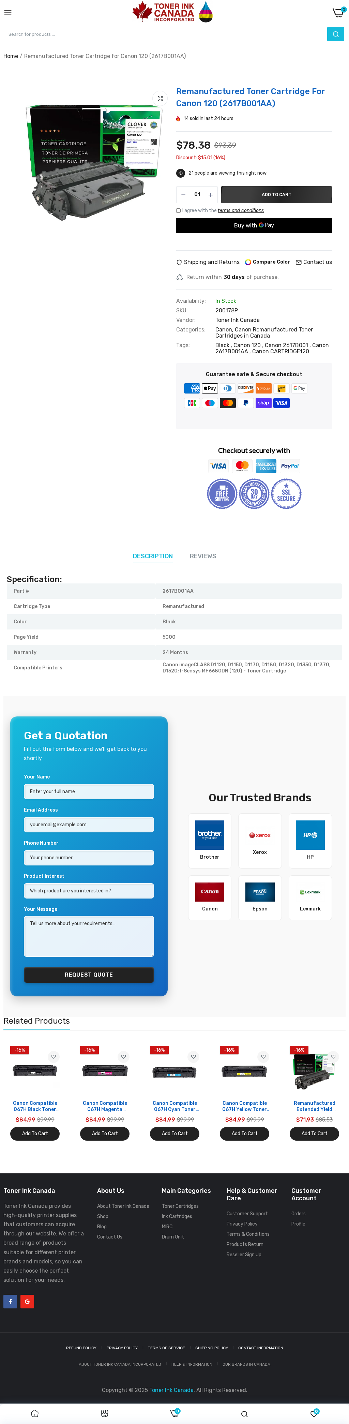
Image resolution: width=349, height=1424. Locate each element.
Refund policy (81, 1348)
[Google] (27, 1301)
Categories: (191, 330)
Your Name (37, 777)
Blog (102, 1227)
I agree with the (223, 210)
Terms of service (166, 1348)
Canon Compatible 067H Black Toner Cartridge (35, 1106)
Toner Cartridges (180, 1206)
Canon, (225, 329)
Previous (20, 1093)
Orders (298, 1214)
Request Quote (89, 974)
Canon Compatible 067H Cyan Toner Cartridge (175, 1106)
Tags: (183, 345)
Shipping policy (211, 1348)
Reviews (203, 556)
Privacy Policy (242, 1224)
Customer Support (247, 1214)
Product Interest (44, 876)
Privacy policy (122, 1348)
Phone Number (41, 843)
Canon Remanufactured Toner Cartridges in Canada (264, 332)
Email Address (41, 810)
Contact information (260, 1348)
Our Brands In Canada (246, 1364)
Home (10, 56)
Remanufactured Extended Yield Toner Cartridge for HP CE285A (314, 1106)
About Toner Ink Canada (123, 1206)
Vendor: (186, 320)
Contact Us (109, 1237)
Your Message (40, 909)
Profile (298, 1224)
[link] (54, 1057)
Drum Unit (173, 1237)
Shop (102, 1216)
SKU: (182, 311)
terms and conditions (241, 210)
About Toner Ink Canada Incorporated (120, 1364)
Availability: (191, 301)
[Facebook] (10, 1301)
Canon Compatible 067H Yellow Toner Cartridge (244, 1106)
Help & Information (191, 1364)
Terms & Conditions (248, 1234)
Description (153, 556)
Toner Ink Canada (237, 320)
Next (328, 1093)
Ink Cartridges (177, 1216)
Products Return (245, 1244)
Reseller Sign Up (244, 1255)
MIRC (167, 1227)
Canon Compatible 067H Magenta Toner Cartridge (105, 1106)
